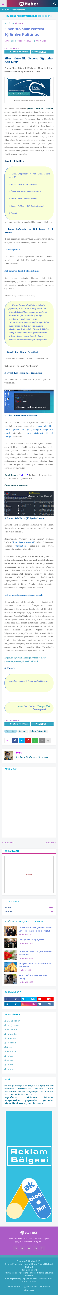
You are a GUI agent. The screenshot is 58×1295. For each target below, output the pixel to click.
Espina (41, 1264)
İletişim (46, 1286)
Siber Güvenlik (38, 731)
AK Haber (11, 1038)
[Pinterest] (28, 740)
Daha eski (49, 842)
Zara (19, 752)
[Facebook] (15, 740)
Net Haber (11, 1029)
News (34, 1264)
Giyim (24, 1269)
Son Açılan (22, 921)
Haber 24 (11, 1042)
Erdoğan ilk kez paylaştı (31, 939)
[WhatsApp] (35, 740)
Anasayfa (16, 1286)
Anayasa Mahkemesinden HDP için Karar (35, 965)
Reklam (19, 23)
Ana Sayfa (9, 23)
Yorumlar (37, 921)
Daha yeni (9, 842)
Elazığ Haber (12, 1025)
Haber (29, 907)
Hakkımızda (31, 1286)
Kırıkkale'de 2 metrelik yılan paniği (33, 977)
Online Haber (13, 1020)
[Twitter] (22, 740)
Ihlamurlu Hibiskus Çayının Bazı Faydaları (35, 953)
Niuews (8, 1264)
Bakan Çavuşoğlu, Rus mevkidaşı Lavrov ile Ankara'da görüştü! (36, 929)
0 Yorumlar (41, 40)
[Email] (42, 740)
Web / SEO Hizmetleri (14, 9)
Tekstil (24, 1272)
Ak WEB (29, 874)
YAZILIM (29, 911)
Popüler (9, 921)
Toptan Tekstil (29, 1278)
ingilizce (31, 1256)
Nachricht (18, 1264)
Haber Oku (11, 1034)
